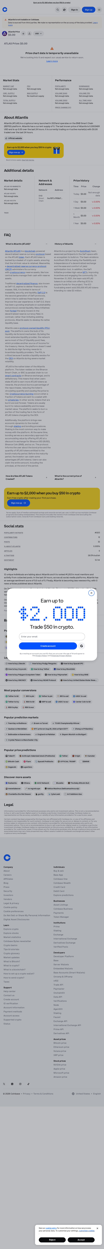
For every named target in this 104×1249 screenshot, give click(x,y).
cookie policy (51, 1228)
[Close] (97, 1228)
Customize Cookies (86, 1231)
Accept (81, 1239)
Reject (52, 1239)
